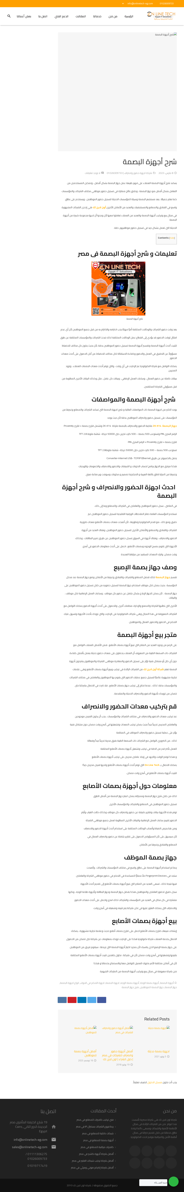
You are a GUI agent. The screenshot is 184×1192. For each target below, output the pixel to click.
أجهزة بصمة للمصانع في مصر (98, 1140)
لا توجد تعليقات (92, 173)
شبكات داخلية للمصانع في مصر (98, 1133)
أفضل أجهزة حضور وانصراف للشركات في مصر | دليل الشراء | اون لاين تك (117, 1055)
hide (172, 238)
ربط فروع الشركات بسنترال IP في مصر (95, 1126)
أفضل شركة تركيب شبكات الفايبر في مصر (93, 1161)
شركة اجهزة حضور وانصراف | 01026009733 (129, 173)
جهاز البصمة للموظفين (152, 987)
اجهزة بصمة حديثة (159, 1051)
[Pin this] (72, 1000)
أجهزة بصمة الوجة (149, 983)
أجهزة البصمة (167, 983)
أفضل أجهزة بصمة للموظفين (85, 1053)
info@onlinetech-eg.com (140, 3)
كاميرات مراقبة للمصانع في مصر (97, 1147)
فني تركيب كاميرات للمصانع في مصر (95, 1120)
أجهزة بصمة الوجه (129, 983)
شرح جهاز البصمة (130, 987)
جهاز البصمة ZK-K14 (165, 425)
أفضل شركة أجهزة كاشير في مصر (96, 1154)
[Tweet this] (91, 1000)
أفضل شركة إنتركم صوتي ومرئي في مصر (92, 1167)
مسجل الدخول (154, 1082)
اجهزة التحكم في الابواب (92, 983)
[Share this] (101, 1000)
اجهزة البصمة (112, 983)
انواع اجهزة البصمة (69, 983)
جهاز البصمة (163, 577)
